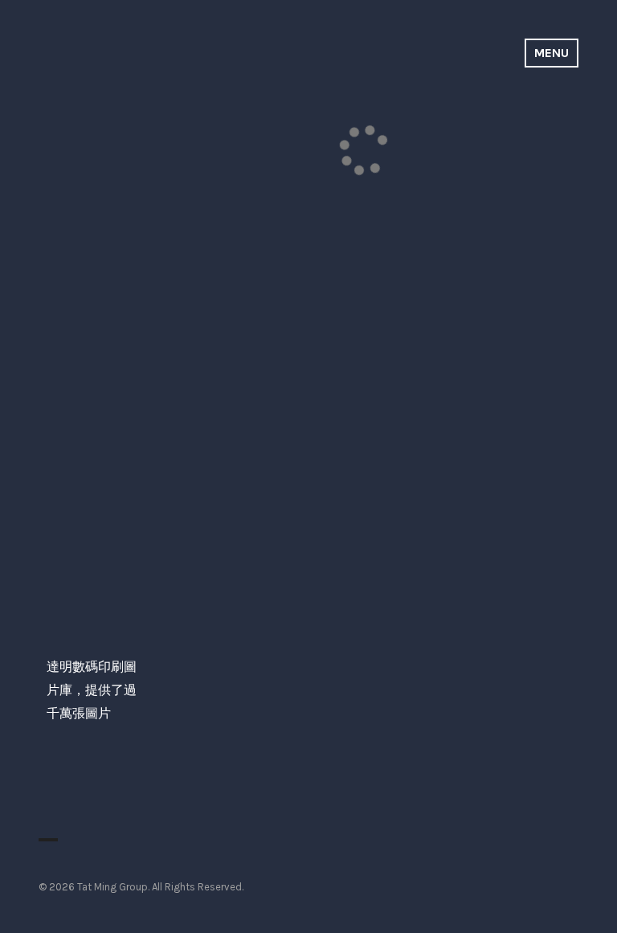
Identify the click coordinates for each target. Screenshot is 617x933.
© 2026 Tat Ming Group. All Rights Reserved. (141, 887)
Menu (551, 52)
